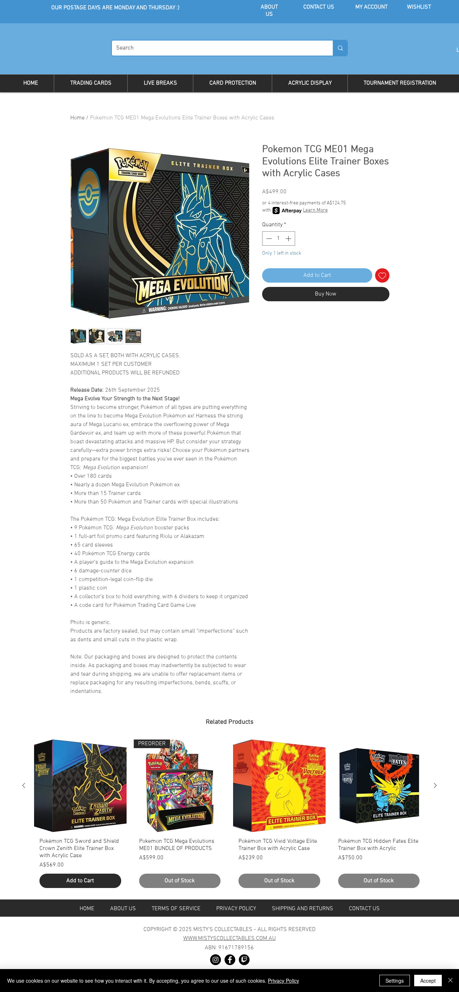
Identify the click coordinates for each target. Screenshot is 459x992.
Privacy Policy (283, 980)
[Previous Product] (23, 785)
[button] (90, 83)
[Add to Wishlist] (382, 275)
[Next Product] (435, 785)
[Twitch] (244, 959)
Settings (394, 980)
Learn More (315, 210)
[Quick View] (80, 786)
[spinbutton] (278, 238)
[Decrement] (268, 238)
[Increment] (289, 238)
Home (77, 118)
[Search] (340, 48)
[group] (229, 816)
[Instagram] (215, 959)
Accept (428, 980)
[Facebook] (229, 959)
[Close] (450, 980)
